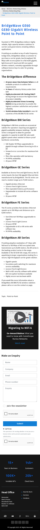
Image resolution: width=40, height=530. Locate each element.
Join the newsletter (17, 405)
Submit (20, 424)
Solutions (26, 498)
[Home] (6, 3)
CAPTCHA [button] (8, 429)
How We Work (27, 492)
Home (3, 9)
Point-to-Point (12, 296)
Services (26, 495)
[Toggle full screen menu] (35, 3)
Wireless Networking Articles (16, 9)
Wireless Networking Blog (11, 11)
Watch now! (20, 343)
